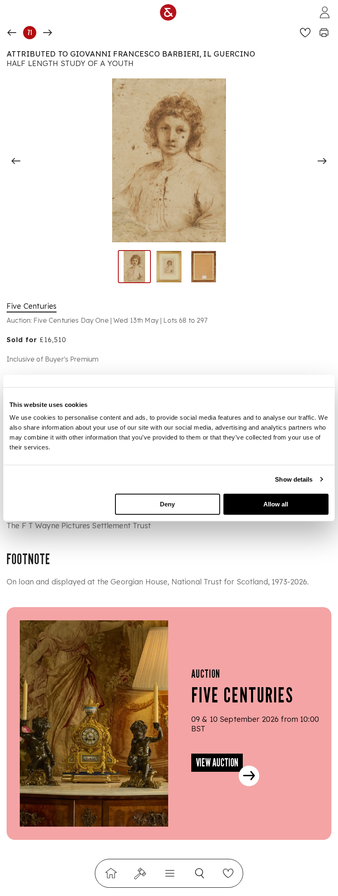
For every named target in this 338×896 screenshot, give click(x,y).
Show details (293, 479)
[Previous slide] (16, 161)
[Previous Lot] (11, 32)
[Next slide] (322, 161)
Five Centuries (31, 306)
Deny (167, 504)
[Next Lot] (47, 32)
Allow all (275, 504)
